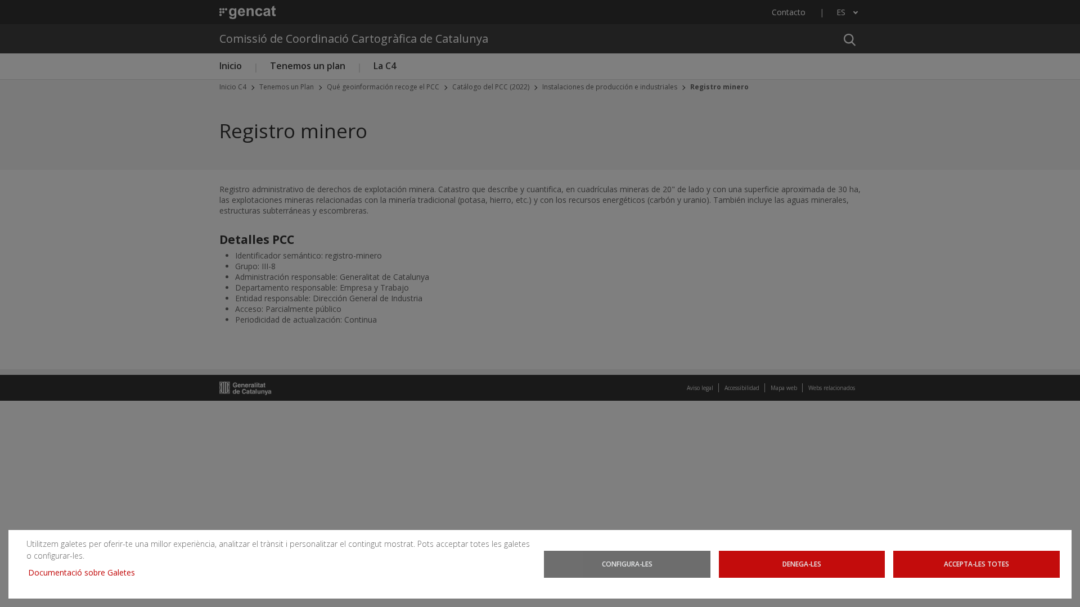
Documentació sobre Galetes (86, 572)
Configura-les (627, 563)
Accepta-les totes (976, 563)
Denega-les (801, 563)
